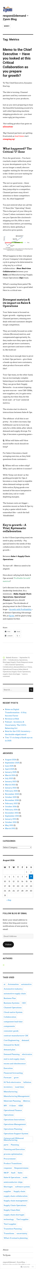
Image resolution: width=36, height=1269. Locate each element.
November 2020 (12, 794)
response (8, 1168)
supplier (7, 1191)
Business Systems (11, 1003)
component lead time (13, 1022)
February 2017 (11, 803)
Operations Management (15, 1124)
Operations (23, 660)
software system (22, 1187)
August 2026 (10, 760)
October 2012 (10, 822)
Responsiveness (21, 1168)
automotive (26, 984)
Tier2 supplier (10, 1224)
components (9, 1026)
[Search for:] (16, 690)
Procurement (10, 1159)
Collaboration (13, 660)
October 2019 (11, 797)
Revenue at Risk (12, 719)
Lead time (19, 1087)
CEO (6, 665)
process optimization (13, 1154)
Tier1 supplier (22, 1219)
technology (9, 1219)
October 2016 (11, 806)
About (5, 1250)
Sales (20, 669)
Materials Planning (12, 1101)
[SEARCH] (31, 689)
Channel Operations (16, 665)
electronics (27, 1054)
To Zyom (6, 1255)
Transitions (9, 1233)
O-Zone (29, 667)
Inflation (27, 1082)
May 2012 (9, 825)
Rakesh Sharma (12, 657)
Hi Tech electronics (12, 1082)
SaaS (13, 1173)
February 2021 (11, 791)
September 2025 (12, 763)
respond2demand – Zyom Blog (15, 17)
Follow (8, 944)
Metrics (23, 667)
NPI (5, 1106)
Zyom (11, 616)
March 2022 (10, 785)
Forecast (7, 1077)
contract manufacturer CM (16, 1036)
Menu (7, 26)
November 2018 (12, 800)
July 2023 (9, 778)
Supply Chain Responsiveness (22, 662)
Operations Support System (16, 1133)
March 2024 (10, 775)
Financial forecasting (13, 1073)
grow (16, 1077)
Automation (13, 984)
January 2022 (11, 788)
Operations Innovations (14, 1120)
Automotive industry (13, 989)
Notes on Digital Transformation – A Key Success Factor (15, 712)
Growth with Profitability (20, 609)
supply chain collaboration (16, 1196)
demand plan (9, 1050)
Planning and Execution (14, 1149)
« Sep (9, 900)
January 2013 (10, 819)
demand (17, 667)
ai (4, 984)
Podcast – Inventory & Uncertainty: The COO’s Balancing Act (15, 725)
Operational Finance (10, 669)
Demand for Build (11, 1045)
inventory (8, 1087)
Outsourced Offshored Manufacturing (14, 1139)
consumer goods (11, 1031)
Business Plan (10, 998)
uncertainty (22, 1233)
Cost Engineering (11, 1040)
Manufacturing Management (17, 1096)
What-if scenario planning (16, 1238)
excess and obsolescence (15, 1063)
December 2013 (11, 813)
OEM (20, 1106)
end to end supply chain (14, 1059)
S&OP (6, 1173)
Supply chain (19, 1191)
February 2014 (11, 810)
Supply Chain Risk (12, 1210)
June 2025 (9, 766)
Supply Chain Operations (21, 672)
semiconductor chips (13, 1182)
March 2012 (10, 828)
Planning (15, 1145)
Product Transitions (13, 1163)
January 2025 (11, 772)
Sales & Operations (12, 1177)
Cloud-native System (13, 1012)
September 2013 (12, 816)
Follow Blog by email (15, 913)
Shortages (6, 662)
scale (25, 1177)
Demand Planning (12, 1054)
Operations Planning (13, 1129)
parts (6, 1145)
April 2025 (9, 769)
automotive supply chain (15, 993)
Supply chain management (16, 1201)
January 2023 (11, 781)
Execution (8, 1068)
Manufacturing (10, 1092)
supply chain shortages (11, 674)
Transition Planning (13, 1229)
